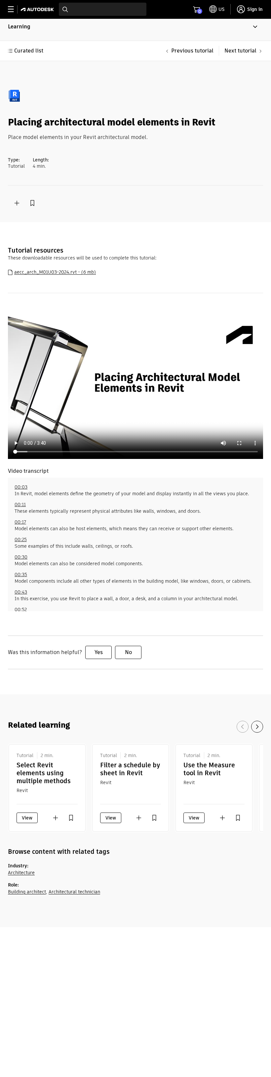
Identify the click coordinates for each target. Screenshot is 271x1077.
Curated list (28, 50)
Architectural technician (74, 891)
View (27, 818)
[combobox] (102, 9)
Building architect (27, 891)
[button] (135, 30)
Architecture (21, 872)
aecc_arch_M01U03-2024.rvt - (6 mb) (55, 272)
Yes (99, 652)
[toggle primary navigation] (14, 9)
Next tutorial (240, 50)
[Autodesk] (38, 9)
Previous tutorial (192, 50)
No (128, 652)
